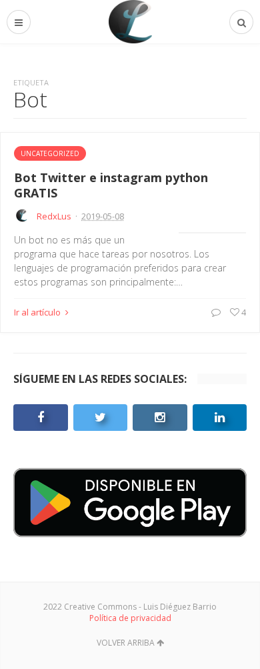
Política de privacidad (130, 618)
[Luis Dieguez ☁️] (130, 21)
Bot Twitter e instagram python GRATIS (111, 185)
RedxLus (54, 216)
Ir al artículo (38, 312)
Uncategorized (50, 153)
